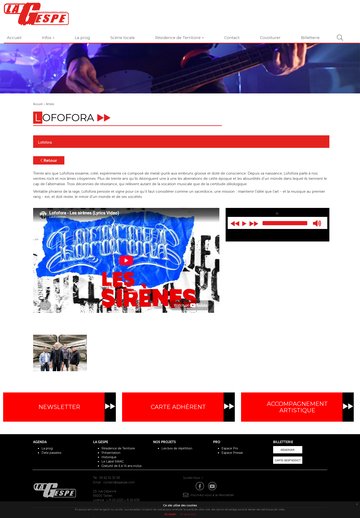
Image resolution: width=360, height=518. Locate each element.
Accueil (14, 37)
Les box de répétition (176, 448)
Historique (108, 457)
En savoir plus (188, 514)
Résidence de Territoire (178, 37)
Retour (49, 160)
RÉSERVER (288, 449)
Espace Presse (232, 453)
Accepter (170, 514)
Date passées (51, 453)
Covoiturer (270, 37)
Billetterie (310, 37)
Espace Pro (229, 448)
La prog (82, 37)
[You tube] (213, 487)
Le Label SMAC (112, 461)
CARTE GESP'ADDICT (288, 460)
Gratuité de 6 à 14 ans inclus (121, 466)
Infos (47, 37)
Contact (232, 37)
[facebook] (197, 487)
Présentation (110, 453)
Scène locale (122, 37)
